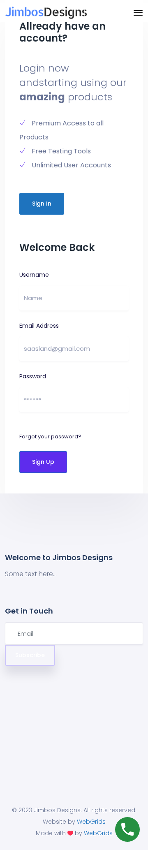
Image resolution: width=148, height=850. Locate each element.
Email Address (39, 326)
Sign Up (43, 462)
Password (32, 376)
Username (34, 275)
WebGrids (91, 822)
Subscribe (30, 655)
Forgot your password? (50, 436)
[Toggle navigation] (138, 13)
